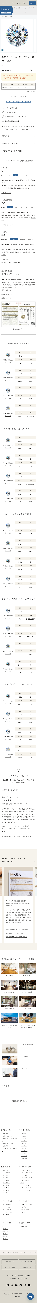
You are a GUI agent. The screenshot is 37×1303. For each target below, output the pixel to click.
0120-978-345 (24, 1276)
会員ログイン (10, 1262)
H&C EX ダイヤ (25, 1209)
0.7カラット (24, 1146)
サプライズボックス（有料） (12, 151)
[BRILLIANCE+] (19, 3)
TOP (3, 1252)
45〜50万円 (6, 1190)
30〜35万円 (6, 1183)
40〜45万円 (6, 1187)
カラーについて (6, 193)
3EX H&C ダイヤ (26, 1212)
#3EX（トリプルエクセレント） (10, 828)
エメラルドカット (27, 1178)
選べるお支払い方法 (12, 121)
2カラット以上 (25, 1158)
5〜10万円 (6, 1170)
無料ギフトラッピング (10, 143)
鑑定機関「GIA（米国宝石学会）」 (15, 934)
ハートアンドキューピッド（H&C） (11, 262)
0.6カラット (24, 1143)
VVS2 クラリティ (7, 1209)
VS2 (4, 207)
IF (26, 207)
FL (32, 207)
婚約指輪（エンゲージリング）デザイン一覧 (22, 1252)
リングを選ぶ (17, 8)
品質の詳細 (30, 91)
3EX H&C (31, 239)
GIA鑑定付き (24, 1226)
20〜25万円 (6, 1178)
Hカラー (5, 1229)
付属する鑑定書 (6, 290)
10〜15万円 (6, 1173)
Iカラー (5, 1226)
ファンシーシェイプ (26, 1170)
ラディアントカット (27, 1190)
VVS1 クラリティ (7, 1212)
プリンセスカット (27, 1173)
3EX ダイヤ (24, 1207)
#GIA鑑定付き (25, 126)
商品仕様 (6, 136)
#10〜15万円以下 (15, 126)
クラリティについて (7, 225)
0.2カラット (24, 1133)
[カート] (6, 4)
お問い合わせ (27, 1267)
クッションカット (27, 1185)
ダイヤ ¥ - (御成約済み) (5, 9)
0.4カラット (24, 1138)
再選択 (5, 12)
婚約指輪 (5, 1133)
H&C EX (22, 239)
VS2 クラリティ (7, 1204)
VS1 (10, 207)
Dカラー (5, 1239)
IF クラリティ (6, 1214)
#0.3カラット (5, 126)
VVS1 (21, 207)
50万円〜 (6, 1193)
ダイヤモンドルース (8, 1143)
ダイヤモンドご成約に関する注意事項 (18, 102)
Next (34, 862)
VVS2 (15, 207)
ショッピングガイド (27, 1262)
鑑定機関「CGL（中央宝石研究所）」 (16, 937)
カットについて (5, 259)
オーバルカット (26, 1187)
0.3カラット (24, 1136)
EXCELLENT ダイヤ (26, 1204)
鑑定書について (6, 298)
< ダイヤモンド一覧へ (7, 16)
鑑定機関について (6, 294)
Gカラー (5, 1231)
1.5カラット (24, 1156)
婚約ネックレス (7, 1136)
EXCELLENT (5, 239)
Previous (30, 862)
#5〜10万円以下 (16, 826)
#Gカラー (29, 129)
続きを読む (25, 188)
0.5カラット (24, 1141)
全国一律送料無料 (11, 108)
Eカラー (5, 1236)
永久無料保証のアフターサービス (16, 117)
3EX (14, 239)
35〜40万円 (6, 1185)
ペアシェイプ (26, 1175)
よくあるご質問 (10, 1267)
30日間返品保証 (10, 112)
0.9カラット (24, 1151)
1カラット (23, 1153)
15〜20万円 (6, 1175)
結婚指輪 (5, 1146)
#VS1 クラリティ (20, 129)
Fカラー (5, 1234)
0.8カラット (24, 1148)
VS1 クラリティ (7, 1207)
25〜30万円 (6, 1180)
